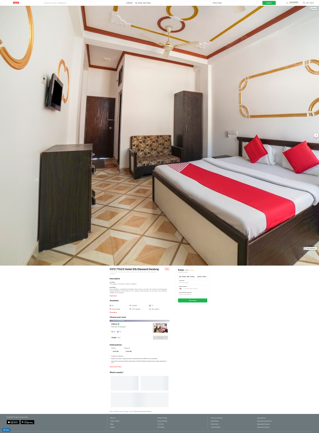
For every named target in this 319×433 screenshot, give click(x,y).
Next (316, 136)
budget (126, 411)
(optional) (185, 292)
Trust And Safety (215, 427)
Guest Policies (215, 421)
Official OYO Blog (162, 418)
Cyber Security (261, 418)
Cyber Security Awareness (264, 421)
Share (314, 8)
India (111, 411)
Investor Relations (162, 421)
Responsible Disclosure (263, 424)
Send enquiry (193, 300)
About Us (112, 418)
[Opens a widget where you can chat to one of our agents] (6, 430)
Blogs (111, 424)
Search (269, 3)
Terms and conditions (217, 418)
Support (112, 427)
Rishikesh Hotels (118, 411)
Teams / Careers (114, 421)
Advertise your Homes (263, 427)
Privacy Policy (214, 424)
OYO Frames (160, 427)
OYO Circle (160, 424)
